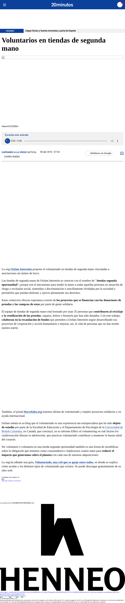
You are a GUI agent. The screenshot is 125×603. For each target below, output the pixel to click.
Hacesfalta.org (33, 411)
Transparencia (52, 592)
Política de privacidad (28, 592)
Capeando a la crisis (14, 152)
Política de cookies (41, 592)
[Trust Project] (9, 477)
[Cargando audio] (7, 141)
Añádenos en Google (100, 153)
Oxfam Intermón (21, 269)
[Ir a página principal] (62, 5)
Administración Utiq (85, 592)
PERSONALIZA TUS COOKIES (68, 592)
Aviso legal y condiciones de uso (10, 592)
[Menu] (4, 4)
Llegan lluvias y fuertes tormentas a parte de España (50, 31)
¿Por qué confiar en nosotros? (11, 481)
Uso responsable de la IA (16, 594)
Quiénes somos (103, 592)
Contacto (95, 592)
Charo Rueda (12, 156)
